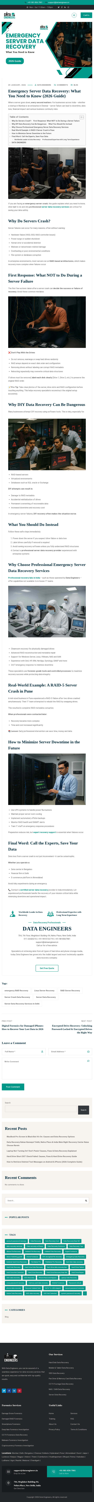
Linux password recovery (15, 1283)
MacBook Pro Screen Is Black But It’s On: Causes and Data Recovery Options (41, 1137)
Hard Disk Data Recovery (59, 1362)
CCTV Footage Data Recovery (61, 1384)
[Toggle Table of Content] (80, 117)
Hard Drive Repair (77, 1272)
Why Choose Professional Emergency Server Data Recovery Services (40, 127)
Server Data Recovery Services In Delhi (22, 1004)
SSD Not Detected (50, 1293)
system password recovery (70, 1293)
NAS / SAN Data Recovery (59, 1389)
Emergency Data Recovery (75, 1257)
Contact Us (75, 1424)
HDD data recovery (13, 1278)
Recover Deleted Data (33, 1288)
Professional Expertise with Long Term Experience (60, 139)
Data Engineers (44, 85)
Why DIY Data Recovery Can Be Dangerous (29, 124)
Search (8, 1103)
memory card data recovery (38, 1283)
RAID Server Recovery (70, 991)
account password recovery (16, 1241)
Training (52, 1419)
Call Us (86, 15)
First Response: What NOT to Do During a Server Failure (56, 121)
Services (73, 1413)
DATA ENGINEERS (19, 143)
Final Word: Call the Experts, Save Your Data (30, 136)
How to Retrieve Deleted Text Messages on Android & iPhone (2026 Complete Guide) (44, 1162)
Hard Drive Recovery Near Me (57, 1272)
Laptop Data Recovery (69, 1278)
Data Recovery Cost (52, 1241)
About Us (52, 1424)
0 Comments (62, 85)
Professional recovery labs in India (24, 578)
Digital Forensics (71, 1251)
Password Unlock (75, 1283)
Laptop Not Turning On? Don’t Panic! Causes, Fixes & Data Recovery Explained (41, 1151)
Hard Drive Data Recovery (34, 1267)
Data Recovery (36, 1241)
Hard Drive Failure (77, 1267)
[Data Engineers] (9, 15)
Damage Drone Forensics (12, 1413)
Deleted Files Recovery (53, 1251)
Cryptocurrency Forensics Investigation (18, 1446)
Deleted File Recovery (32, 1251)
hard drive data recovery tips (57, 1267)
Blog (76, 85)
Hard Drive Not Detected (15, 1272)
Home (51, 1413)
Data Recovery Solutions (56, 1246)
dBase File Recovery (13, 1251)
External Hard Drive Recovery (16, 1262)
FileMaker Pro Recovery (53, 1262)
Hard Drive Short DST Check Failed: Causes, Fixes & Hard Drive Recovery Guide (42, 1156)
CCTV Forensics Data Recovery (14, 1435)
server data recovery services (55, 207)
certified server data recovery (34, 890)
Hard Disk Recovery (13, 1267)
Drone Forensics (32, 1257)
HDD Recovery (29, 1278)
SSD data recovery (32, 1293)
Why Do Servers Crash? (21, 121)
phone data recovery (13, 1288)
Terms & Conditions (78, 1429)
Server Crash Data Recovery (17, 997)
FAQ (72, 1419)
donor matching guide (14, 1257)
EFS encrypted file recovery (52, 1257)
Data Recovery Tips (76, 1246)
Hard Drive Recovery (35, 1272)
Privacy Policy (54, 1429)
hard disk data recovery (74, 1262)
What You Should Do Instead (60, 124)
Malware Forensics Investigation (15, 1440)
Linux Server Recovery (44, 991)
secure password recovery (74, 1288)
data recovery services (14, 1246)
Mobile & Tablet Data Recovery (61, 1368)
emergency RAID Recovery (16, 991)
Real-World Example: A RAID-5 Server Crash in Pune (33, 130)
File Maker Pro (36, 1262)
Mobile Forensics (58, 1283)
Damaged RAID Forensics (12, 1419)
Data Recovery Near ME (71, 1241)
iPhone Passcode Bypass (48, 1278)
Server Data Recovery (46, 997)
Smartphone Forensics (11, 1424)
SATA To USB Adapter (53, 1288)
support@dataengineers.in (26, 1470)
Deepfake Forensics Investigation (15, 1429)
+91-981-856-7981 (67, 1470)
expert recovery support (44, 832)
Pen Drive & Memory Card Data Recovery (65, 1379)
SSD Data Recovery (56, 1373)
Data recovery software (35, 1246)
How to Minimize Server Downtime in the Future (31, 133)
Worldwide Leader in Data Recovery (27, 139)
